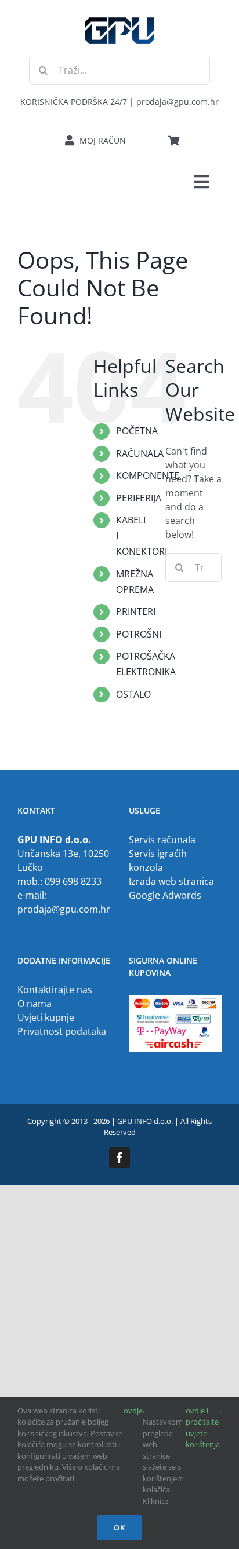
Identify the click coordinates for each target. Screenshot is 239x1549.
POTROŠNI (138, 634)
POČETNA (137, 430)
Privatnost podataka (61, 1031)
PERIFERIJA (138, 498)
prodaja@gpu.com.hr (63, 909)
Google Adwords (165, 895)
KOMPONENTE (147, 475)
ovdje (133, 1410)
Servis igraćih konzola (158, 860)
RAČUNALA (140, 453)
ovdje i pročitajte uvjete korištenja (203, 1427)
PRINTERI (135, 611)
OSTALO (133, 694)
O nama (34, 1003)
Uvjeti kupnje (45, 1017)
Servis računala (162, 839)
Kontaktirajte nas (54, 989)
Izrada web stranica (171, 881)
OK (119, 1527)
